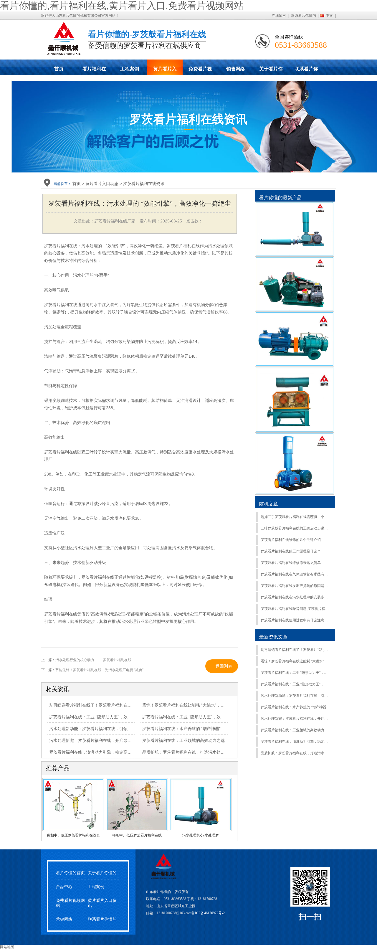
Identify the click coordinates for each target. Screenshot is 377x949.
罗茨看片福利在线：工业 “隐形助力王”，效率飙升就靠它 (193, 716)
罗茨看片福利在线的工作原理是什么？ (291, 551)
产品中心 (64, 886)
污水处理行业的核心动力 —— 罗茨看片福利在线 (93, 660)
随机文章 (268, 503)
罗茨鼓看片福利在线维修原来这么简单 (291, 563)
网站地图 (7, 947)
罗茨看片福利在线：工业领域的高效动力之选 (183, 740)
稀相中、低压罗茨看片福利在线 (137, 835)
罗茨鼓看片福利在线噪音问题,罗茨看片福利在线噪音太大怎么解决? (295, 609)
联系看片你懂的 (303, 16)
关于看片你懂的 (271, 70)
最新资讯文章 (273, 636)
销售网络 (235, 68)
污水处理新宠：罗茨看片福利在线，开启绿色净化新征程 (295, 719)
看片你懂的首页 (70, 873)
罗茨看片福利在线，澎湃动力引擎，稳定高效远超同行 (295, 742)
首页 (59, 68)
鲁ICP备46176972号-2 (208, 913)
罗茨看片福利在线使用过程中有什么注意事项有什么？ (295, 620)
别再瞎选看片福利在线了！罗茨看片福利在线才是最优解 (295, 650)
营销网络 (64, 919)
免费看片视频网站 (200, 70)
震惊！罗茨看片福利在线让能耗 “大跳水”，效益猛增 (189, 705)
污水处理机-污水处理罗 (200, 835)
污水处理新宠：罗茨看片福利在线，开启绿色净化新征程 (100, 740)
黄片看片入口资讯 (102, 903)
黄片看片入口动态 (165, 70)
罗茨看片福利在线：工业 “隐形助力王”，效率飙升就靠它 (100, 716)
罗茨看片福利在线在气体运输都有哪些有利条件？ (295, 574)
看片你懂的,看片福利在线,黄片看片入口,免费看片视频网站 (122, 5)
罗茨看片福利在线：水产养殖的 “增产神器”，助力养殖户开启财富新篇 (206, 728)
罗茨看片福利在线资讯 (143, 183)
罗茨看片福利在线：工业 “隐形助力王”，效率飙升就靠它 (295, 684)
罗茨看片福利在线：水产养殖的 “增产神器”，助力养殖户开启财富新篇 (295, 707)
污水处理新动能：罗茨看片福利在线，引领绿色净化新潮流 (295, 696)
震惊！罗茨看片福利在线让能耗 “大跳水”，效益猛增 (295, 661)
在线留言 (279, 16)
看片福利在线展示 (94, 70)
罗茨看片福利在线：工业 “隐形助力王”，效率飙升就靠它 (295, 673)
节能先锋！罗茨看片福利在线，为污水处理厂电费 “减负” (99, 670)
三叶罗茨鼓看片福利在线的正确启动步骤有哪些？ (295, 528)
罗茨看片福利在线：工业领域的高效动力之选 (295, 730)
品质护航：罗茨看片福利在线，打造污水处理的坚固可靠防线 (295, 753)
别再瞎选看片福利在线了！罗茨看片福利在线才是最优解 (100, 705)
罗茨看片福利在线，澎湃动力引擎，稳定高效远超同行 (98, 752)
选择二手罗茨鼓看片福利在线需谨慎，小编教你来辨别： (295, 517)
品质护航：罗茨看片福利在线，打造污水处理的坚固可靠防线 (198, 752)
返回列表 (224, 666)
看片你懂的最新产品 (280, 197)
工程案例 (129, 68)
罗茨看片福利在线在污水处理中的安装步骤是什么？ (295, 597)
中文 (329, 16)
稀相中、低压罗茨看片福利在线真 (73, 835)
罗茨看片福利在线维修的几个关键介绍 (291, 540)
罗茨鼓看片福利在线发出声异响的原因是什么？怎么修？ (295, 586)
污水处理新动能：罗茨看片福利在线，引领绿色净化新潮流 (102, 728)
